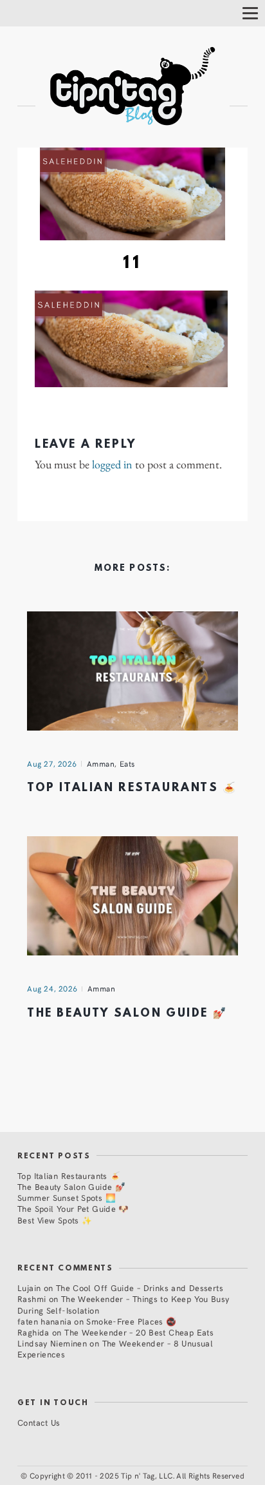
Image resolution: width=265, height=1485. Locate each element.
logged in (112, 464)
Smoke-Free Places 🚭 (131, 1321)
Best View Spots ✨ (54, 1219)
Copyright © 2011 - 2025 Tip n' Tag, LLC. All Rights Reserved (137, 1475)
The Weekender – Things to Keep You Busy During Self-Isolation (123, 1304)
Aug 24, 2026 (52, 988)
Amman (101, 763)
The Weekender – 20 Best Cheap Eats (139, 1332)
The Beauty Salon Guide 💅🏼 (127, 1013)
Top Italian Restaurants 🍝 (132, 788)
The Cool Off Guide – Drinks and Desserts (139, 1287)
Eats (127, 763)
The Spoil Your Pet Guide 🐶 (73, 1208)
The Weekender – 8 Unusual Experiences (115, 1348)
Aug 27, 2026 (52, 763)
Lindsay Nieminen (52, 1342)
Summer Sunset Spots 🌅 (66, 1197)
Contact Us (38, 1422)
